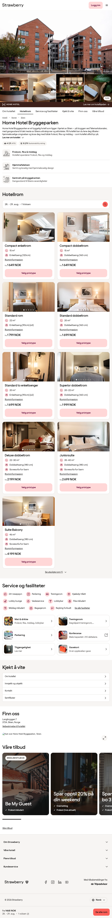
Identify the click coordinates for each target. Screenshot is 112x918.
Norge (14, 118)
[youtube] (67, 882)
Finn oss (83, 111)
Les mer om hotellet (11, 137)
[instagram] (53, 882)
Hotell (4, 118)
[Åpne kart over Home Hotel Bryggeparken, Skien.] (104, 738)
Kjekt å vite (68, 111)
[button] (28, 227)
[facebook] (46, 882)
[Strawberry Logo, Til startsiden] (12, 5)
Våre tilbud (98, 111)
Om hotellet (8, 111)
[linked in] (60, 882)
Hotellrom (25, 111)
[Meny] (107, 5)
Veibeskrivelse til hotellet (13, 726)
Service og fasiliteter (47, 111)
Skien (23, 118)
